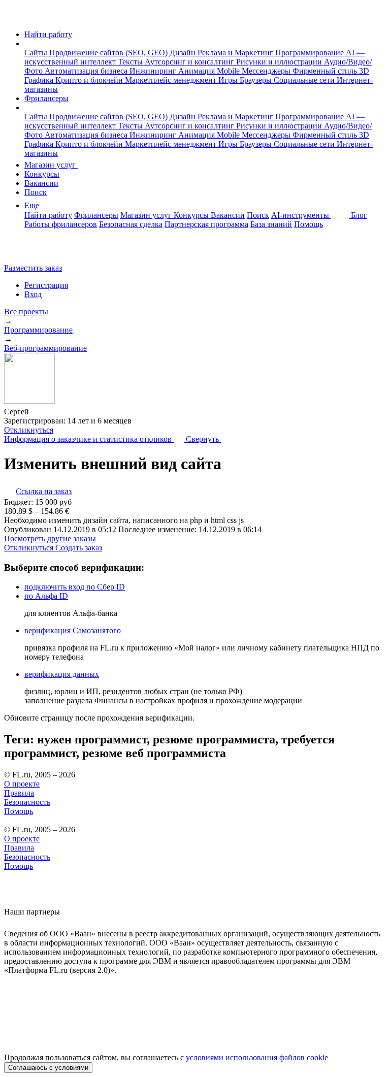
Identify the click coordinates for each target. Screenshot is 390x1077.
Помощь (308, 224)
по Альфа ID (46, 596)
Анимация (197, 71)
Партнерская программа (206, 224)
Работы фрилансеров (60, 224)
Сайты (36, 52)
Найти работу (48, 34)
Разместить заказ (33, 268)
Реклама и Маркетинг (236, 52)
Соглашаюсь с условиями (48, 1067)
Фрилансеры (46, 98)
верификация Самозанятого (72, 630)
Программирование (310, 52)
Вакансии (41, 183)
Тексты (131, 61)
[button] (27, 43)
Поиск (35, 192)
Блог (359, 215)
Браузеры (257, 80)
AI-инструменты (301, 215)
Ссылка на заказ (44, 491)
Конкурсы (41, 174)
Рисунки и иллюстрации (280, 61)
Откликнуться (28, 430)
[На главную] (13, 17)
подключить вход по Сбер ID (74, 586)
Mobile (229, 71)
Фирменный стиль (325, 71)
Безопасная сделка (130, 224)
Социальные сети (305, 80)
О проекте (22, 783)
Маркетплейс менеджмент (171, 80)
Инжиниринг (153, 71)
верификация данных (61, 674)
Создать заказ (78, 547)
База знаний (271, 224)
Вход (33, 294)
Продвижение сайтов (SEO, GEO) (109, 52)
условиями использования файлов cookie (257, 1057)
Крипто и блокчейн (90, 80)
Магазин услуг (51, 164)
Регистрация (46, 285)
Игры (229, 80)
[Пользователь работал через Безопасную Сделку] (38, 411)
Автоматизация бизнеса (87, 71)
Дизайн (184, 52)
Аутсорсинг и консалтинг (190, 61)
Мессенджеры (267, 71)
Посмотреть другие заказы (50, 538)
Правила (19, 793)
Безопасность (27, 802)
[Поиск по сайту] (32, 250)
